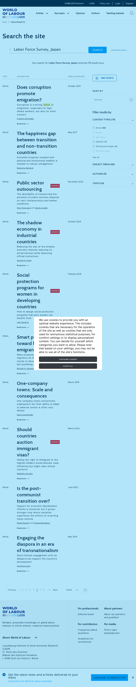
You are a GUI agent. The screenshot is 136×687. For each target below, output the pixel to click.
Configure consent (68, 359)
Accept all (68, 366)
